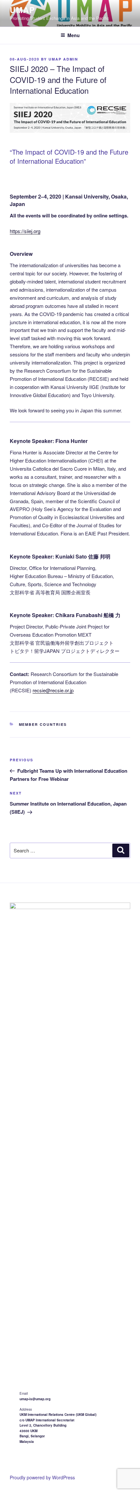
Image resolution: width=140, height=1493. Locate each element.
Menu (73, 35)
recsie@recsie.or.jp (53, 690)
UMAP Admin (63, 59)
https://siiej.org (25, 231)
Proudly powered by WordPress (42, 1477)
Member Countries (43, 724)
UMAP (22, 9)
